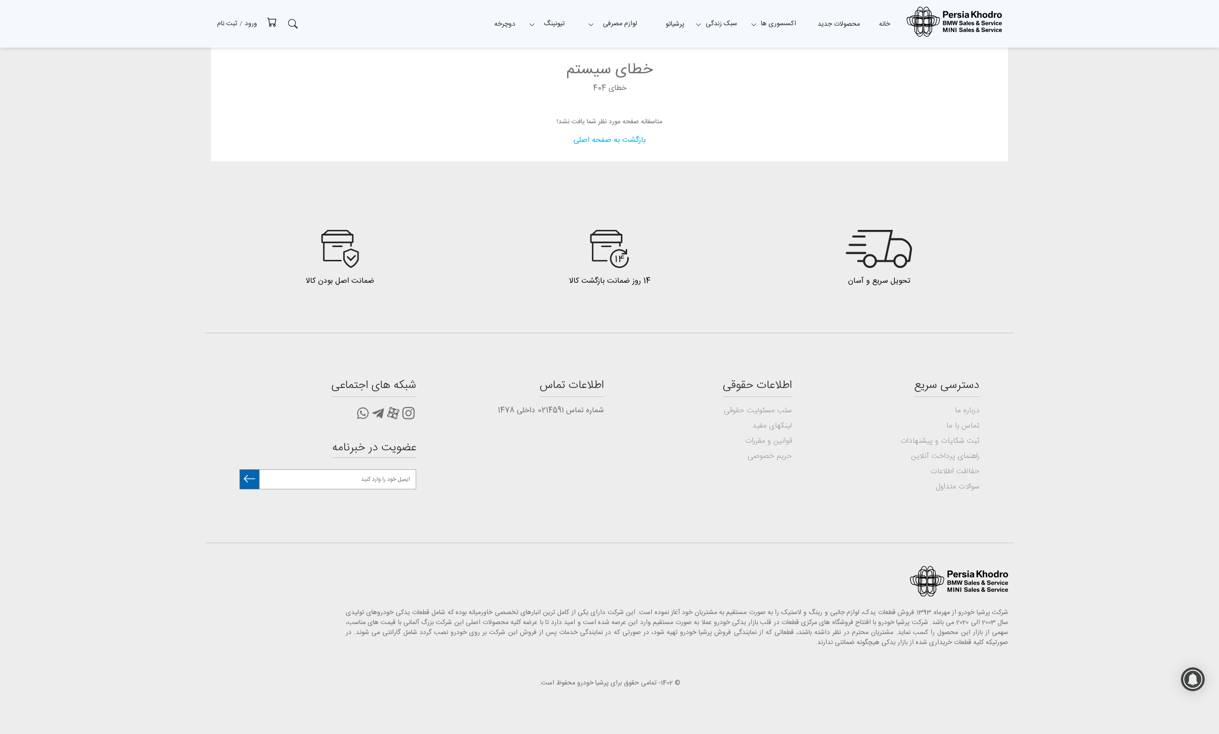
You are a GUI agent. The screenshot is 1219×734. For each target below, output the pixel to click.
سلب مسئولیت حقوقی (758, 410)
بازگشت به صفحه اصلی (609, 140)
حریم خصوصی (770, 456)
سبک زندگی (721, 24)
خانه (884, 24)
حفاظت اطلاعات (954, 471)
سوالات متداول (957, 486)
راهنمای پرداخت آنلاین (945, 456)
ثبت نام (227, 24)
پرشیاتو (675, 24)
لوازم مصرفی (620, 24)
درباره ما (967, 410)
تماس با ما (962, 425)
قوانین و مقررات (768, 441)
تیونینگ (554, 24)
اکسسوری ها (778, 24)
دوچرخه (504, 24)
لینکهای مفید (772, 425)
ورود (251, 24)
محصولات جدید (839, 24)
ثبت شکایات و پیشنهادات (939, 441)
